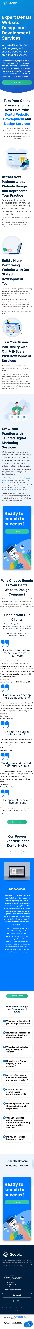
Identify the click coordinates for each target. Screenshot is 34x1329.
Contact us (17, 531)
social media (14, 489)
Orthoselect (17, 889)
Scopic (11, 478)
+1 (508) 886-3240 (10, 1282)
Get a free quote (17, 822)
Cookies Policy (15, 1307)
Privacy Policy (5, 1307)
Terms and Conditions (26, 1307)
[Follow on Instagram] (18, 1301)
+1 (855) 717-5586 (10, 1285)
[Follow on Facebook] (13, 1301)
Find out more (17, 82)
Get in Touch (18, 1310)
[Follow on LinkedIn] (22, 1301)
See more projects (17, 996)
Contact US (17, 1295)
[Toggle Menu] (29, 3)
